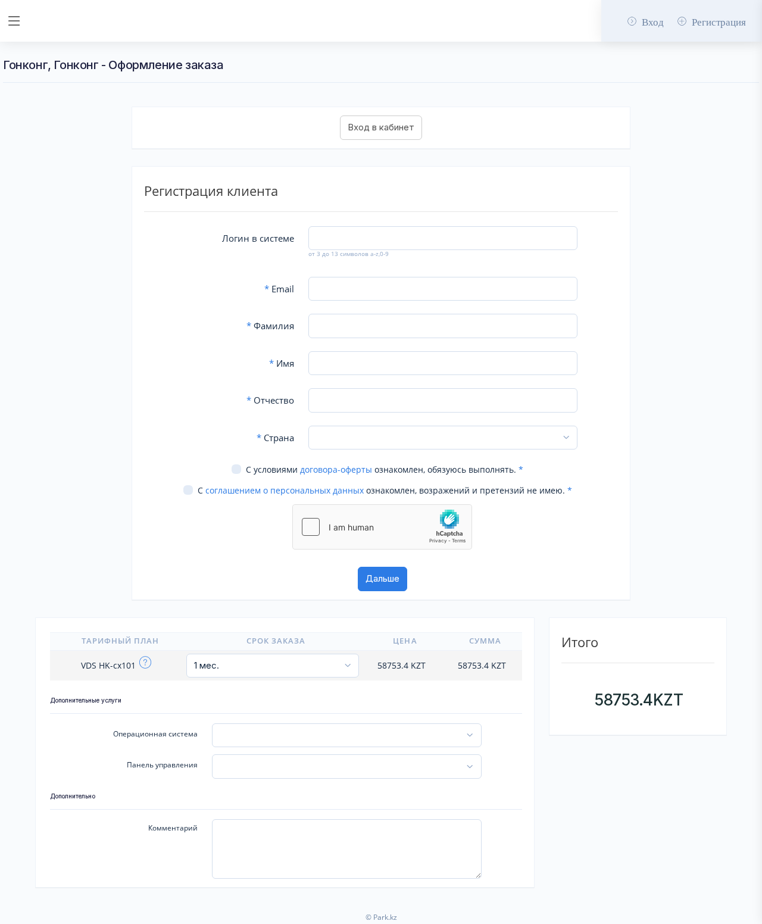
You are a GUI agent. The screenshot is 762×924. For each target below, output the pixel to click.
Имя (281, 363)
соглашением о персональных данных (284, 490)
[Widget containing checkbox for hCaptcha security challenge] (382, 527)
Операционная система (155, 734)
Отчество (270, 400)
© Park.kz (381, 917)
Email (279, 289)
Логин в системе (258, 238)
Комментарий (173, 828)
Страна (275, 438)
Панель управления (162, 765)
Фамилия (270, 326)
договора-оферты (336, 469)
